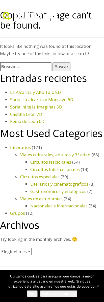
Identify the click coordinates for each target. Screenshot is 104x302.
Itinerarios (20, 147)
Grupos (17, 213)
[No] (97, 286)
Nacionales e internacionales (59, 206)
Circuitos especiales (40, 177)
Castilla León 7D (26, 114)
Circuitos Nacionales (50, 162)
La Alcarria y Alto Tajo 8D (35, 92)
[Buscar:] (25, 66)
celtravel (35, 15)
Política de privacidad (58, 294)
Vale (32, 294)
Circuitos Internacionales (55, 169)
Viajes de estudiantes (41, 199)
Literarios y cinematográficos (59, 184)
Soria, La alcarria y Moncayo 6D (41, 99)
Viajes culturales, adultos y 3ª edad (55, 155)
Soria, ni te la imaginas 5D (36, 107)
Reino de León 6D (27, 121)
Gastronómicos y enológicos (58, 191)
